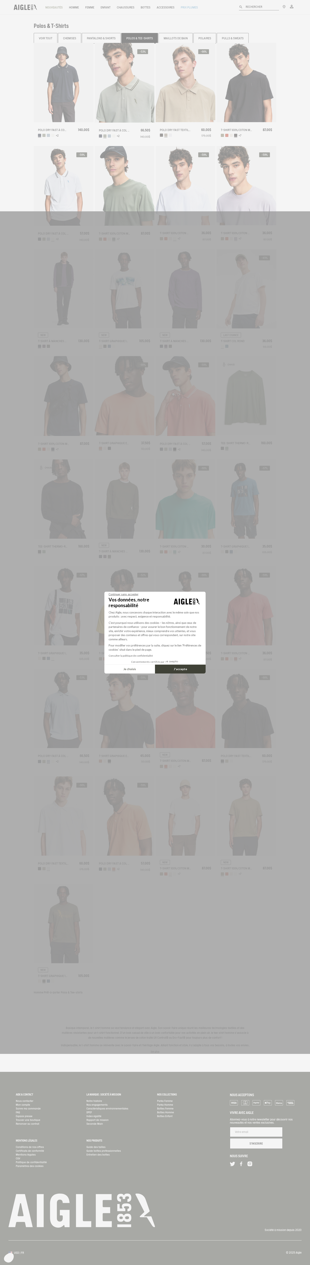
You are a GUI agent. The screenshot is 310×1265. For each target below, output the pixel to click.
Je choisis (129, 669)
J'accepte (180, 669)
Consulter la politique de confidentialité (131, 655)
